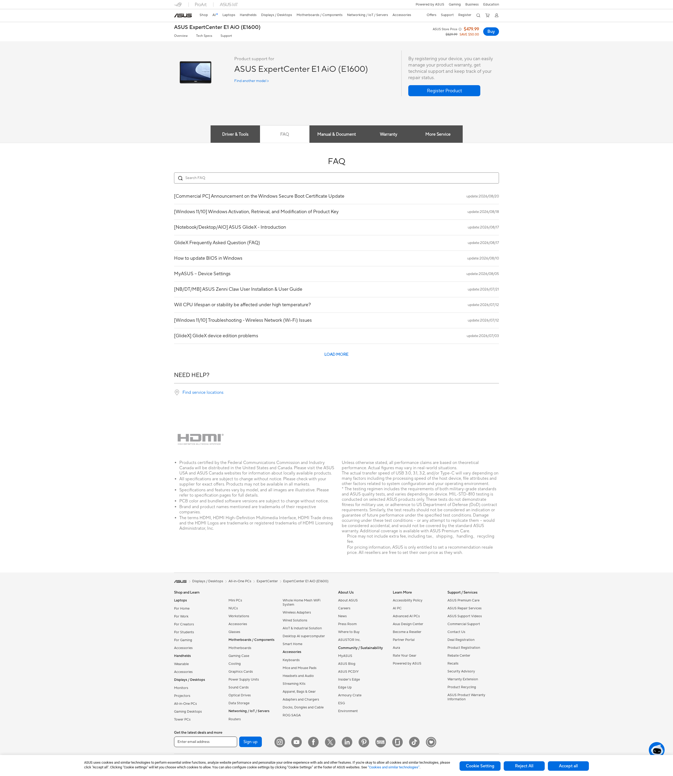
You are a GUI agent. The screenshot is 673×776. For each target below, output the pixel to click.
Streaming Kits (294, 684)
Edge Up (345, 687)
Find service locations (202, 392)
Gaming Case (238, 656)
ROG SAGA (292, 715)
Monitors (181, 688)
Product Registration (463, 648)
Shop (204, 15)
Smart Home (292, 644)
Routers (234, 719)
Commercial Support (463, 624)
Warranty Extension (462, 679)
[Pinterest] (364, 742)
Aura (396, 648)
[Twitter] (330, 742)
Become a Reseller (407, 632)
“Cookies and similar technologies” (394, 767)
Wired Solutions (295, 620)
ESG (341, 703)
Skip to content (177, 16)
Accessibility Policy (407, 600)
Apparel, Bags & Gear (299, 692)
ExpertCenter (267, 581)
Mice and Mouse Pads (300, 668)
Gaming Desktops (188, 711)
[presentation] (177, 392)
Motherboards (239, 648)
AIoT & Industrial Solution (302, 628)
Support (226, 36)
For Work (181, 616)
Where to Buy (349, 632)
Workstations (238, 616)
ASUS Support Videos (464, 616)
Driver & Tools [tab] (235, 134)
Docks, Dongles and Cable (303, 707)
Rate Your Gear (404, 656)
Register (464, 15)
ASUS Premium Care (463, 600)
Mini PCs (235, 600)
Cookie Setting (480, 766)
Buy (491, 31)
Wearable (181, 664)
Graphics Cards (240, 672)
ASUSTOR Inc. (349, 640)
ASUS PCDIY (348, 672)
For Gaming (183, 640)
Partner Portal (404, 640)
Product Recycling (461, 687)
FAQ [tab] (284, 134)
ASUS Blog (346, 664)
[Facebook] (313, 742)
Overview (181, 36)
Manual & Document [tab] (336, 134)
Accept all (568, 766)
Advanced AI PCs (406, 616)
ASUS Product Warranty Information (466, 697)
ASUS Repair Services (464, 608)
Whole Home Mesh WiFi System (301, 602)
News (342, 616)
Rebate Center (458, 656)
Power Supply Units (243, 679)
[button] (455, 4)
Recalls (452, 663)
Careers (344, 608)
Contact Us (456, 632)
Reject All (524, 766)
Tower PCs (182, 719)
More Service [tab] (438, 134)
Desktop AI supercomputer (304, 636)
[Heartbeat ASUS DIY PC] (431, 742)
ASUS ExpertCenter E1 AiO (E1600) (217, 27)
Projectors (182, 696)
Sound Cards (238, 687)
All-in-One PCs (185, 704)
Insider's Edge (349, 679)
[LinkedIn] (347, 742)
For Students (184, 632)
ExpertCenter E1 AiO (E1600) (305, 581)
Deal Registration (461, 640)
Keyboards (291, 660)
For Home (182, 608)
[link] (183, 15)
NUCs (233, 608)
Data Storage (238, 703)
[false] (444, 90)
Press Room (347, 624)
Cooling (234, 664)
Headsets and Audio (298, 676)
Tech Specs (204, 36)
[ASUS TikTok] (414, 742)
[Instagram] (279, 742)
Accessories (183, 648)
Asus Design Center (408, 624)
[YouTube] (296, 742)
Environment (348, 711)
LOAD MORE (336, 354)
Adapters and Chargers (301, 699)
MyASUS (345, 656)
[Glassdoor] (397, 742)
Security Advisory (461, 671)
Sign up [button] (250, 741)
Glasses (234, 632)
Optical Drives (239, 695)
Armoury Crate (349, 695)
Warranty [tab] (388, 134)
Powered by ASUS (430, 4)
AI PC (397, 608)
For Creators (184, 624)
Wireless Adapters (297, 612)
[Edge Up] (380, 742)
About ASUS (348, 600)
